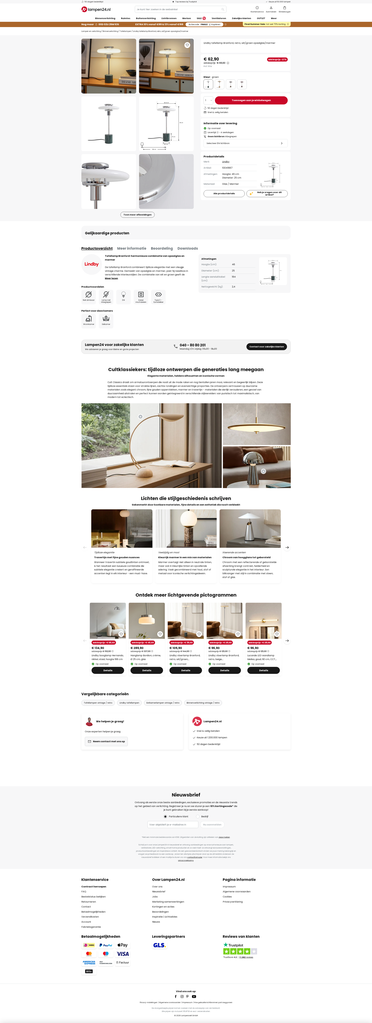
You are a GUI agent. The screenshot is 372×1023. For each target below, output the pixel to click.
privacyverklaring (186, 860)
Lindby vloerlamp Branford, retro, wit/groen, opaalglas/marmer (184, 657)
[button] (108, 123)
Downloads (188, 248)
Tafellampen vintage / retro (98, 702)
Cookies (227, 896)
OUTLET (261, 18)
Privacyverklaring (233, 901)
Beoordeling (162, 248)
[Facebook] (177, 996)
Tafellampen (125, 31)
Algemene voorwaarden (237, 891)
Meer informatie (131, 248)
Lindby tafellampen (129, 702)
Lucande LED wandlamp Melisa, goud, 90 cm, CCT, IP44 (261, 657)
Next (287, 640)
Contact (86, 906)
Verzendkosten (90, 916)
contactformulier (194, 857)
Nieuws (156, 921)
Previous (84, 640)
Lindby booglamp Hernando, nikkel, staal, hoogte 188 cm (108, 657)
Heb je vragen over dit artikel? (269, 193)
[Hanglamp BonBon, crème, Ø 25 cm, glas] (147, 639)
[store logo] (95, 9)
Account (86, 921)
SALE (199, 18)
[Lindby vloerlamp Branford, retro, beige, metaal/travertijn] (225, 639)
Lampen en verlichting (91, 31)
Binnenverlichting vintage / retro (203, 702)
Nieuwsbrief (158, 891)
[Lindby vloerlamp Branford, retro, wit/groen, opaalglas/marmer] (186, 639)
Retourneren (88, 901)
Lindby (225, 161)
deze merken (224, 837)
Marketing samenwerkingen (168, 901)
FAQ (83, 891)
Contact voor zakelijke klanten (267, 346)
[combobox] (180, 9)
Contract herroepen (93, 886)
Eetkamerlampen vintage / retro (162, 702)
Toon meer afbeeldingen (138, 214)
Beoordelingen (160, 911)
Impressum (229, 886)
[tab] (97, 248)
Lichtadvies (171, 916)
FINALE (204, 24)
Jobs (155, 896)
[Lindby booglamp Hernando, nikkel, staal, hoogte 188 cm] (108, 639)
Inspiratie (157, 916)
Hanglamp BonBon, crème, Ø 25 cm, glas (145, 657)
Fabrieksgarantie (91, 927)
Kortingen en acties (163, 906)
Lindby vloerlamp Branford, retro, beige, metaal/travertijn (223, 657)
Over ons (157, 886)
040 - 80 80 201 (193, 345)
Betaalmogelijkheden (93, 911)
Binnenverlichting (110, 31)
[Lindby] (91, 264)
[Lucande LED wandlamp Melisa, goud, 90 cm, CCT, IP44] (264, 639)
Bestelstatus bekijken (93, 896)
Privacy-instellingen (148, 1002)
